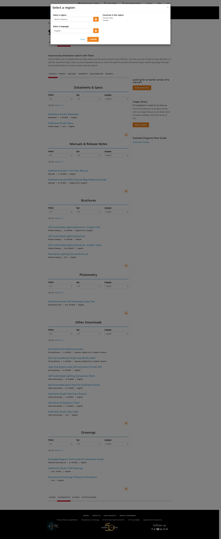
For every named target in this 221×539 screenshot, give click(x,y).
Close (82, 39)
